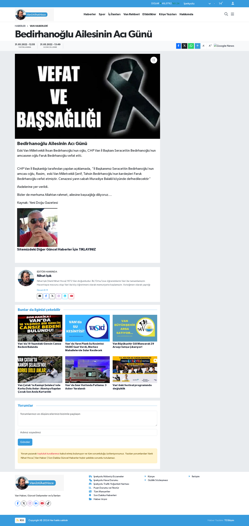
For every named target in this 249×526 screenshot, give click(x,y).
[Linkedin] (65, 296)
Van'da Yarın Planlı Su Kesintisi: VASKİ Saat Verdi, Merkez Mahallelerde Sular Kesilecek (84, 347)
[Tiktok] (48, 503)
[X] (24, 503)
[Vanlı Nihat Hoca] (34, 14)
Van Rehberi (131, 14)
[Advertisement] (198, 77)
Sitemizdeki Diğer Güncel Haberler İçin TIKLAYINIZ (56, 249)
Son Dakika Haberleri (105, 495)
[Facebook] (46, 296)
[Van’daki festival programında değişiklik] (135, 369)
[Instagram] (58, 296)
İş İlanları (114, 14)
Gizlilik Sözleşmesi (158, 480)
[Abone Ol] (224, 46)
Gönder (25, 442)
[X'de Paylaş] (184, 46)
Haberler (90, 14)
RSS (21, 520)
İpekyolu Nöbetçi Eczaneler (109, 476)
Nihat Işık (44, 276)
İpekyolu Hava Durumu (106, 480)
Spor (102, 14)
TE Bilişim (229, 520)
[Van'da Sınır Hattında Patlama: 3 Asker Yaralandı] (87, 369)
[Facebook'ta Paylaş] (178, 46)
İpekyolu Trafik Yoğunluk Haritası (111, 484)
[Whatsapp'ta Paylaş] (191, 46)
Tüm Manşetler (102, 491)
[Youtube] (71, 296)
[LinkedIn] (36, 503)
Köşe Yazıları (168, 14)
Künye (151, 476)
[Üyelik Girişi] (231, 3)
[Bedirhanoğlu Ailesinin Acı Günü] (87, 96)
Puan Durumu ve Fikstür (106, 488)
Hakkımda (186, 14)
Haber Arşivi (100, 499)
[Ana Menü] (232, 14)
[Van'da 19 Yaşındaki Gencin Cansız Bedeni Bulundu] (40, 328)
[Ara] (226, 14)
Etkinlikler (149, 14)
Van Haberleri (39, 26)
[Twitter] (52, 296)
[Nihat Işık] (26, 278)
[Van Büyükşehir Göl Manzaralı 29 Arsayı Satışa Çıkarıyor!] (135, 328)
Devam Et (41, 290)
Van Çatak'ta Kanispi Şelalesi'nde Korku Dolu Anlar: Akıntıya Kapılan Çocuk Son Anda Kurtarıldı (39, 388)
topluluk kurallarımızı (48, 453)
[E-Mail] (40, 296)
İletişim (196, 476)
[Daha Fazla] (197, 46)
